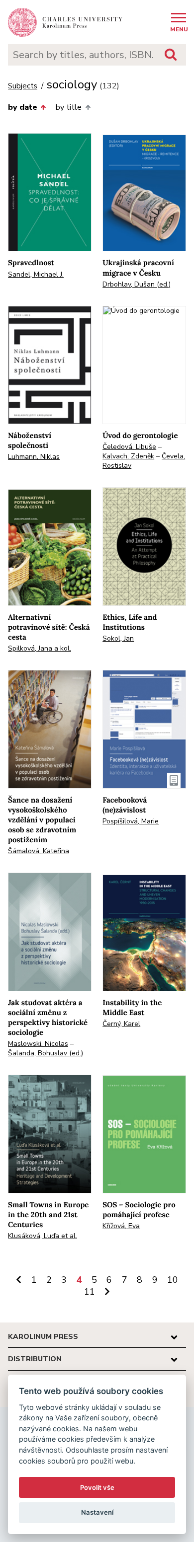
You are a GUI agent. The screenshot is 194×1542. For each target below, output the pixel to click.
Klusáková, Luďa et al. (42, 1236)
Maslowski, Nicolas (38, 1043)
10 (172, 1280)
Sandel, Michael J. (36, 274)
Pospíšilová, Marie (130, 821)
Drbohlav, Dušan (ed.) (136, 284)
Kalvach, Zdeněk (128, 456)
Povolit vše (97, 1487)
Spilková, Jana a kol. (39, 648)
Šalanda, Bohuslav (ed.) (45, 1053)
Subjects (22, 86)
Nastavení (97, 1512)
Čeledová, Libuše (129, 446)
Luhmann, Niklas (34, 456)
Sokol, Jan (118, 638)
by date (22, 107)
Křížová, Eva (121, 1226)
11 (89, 1292)
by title (69, 107)
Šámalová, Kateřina (38, 851)
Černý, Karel (121, 1023)
